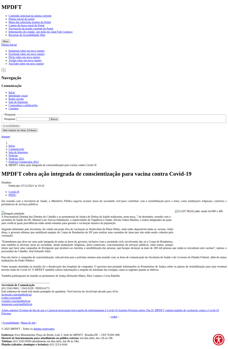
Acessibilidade (11, 125)
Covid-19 (14, 191)
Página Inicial (9, 44)
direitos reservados (43, 328)
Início (12, 92)
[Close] (2, 211)
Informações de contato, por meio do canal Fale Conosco (40, 31)
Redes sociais (16, 98)
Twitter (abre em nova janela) (25, 60)
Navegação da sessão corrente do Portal (31, 28)
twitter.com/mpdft (11, 297)
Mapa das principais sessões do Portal (30, 22)
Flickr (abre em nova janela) (24, 57)
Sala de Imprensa (18, 102)
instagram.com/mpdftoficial (16, 304)
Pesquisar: (10, 118)
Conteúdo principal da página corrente (30, 15)
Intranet (5, 136)
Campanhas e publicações (23, 105)
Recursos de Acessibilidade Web (27, 34)
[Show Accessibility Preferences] (218, 339)
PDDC (12, 194)
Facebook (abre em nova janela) (27, 54)
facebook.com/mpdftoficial (16, 294)
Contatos (14, 108)
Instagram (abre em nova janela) (27, 50)
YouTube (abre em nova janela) (26, 63)
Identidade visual (18, 95)
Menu (6, 41)
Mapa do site (28, 322)
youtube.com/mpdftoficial (15, 301)
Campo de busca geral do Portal (26, 25)
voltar (114, 316)
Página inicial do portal (21, 18)
